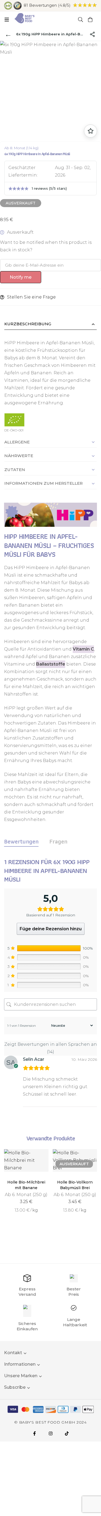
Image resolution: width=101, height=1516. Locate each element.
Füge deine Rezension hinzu (51, 928)
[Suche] (80, 19)
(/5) (47, 5)
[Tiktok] (67, 1433)
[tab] (21, 841)
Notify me (21, 277)
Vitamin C (83, 649)
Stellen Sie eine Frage (31, 297)
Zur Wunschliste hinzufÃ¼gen (90, 131)
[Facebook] (34, 1433)
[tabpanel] (50, 989)
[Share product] (92, 34)
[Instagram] (50, 1433)
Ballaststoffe (50, 664)
